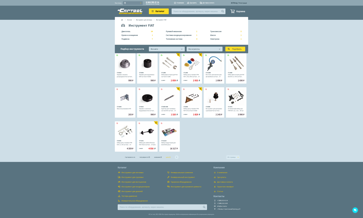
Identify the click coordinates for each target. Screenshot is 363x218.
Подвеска (136, 39)
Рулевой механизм (180, 31)
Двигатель (136, 31)
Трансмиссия (225, 31)
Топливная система (180, 39)
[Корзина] (232, 12)
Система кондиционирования (180, 35)
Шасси (225, 35)
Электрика (225, 39)
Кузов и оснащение (136, 35)
